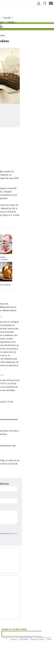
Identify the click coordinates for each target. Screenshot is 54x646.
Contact (49, 639)
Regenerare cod (11, 534)
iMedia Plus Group (25, 637)
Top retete (13, 639)
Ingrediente (24, 639)
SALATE (7, 17)
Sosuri (10, 22)
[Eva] (8, 3)
